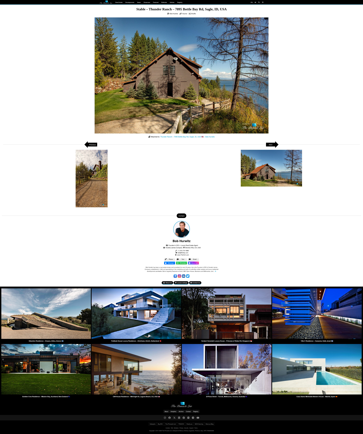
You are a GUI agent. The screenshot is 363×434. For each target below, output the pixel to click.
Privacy (181, 428)
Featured (155, 2)
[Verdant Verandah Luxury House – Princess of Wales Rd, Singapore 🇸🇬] (226, 338)
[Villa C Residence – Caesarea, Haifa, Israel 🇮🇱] (317, 338)
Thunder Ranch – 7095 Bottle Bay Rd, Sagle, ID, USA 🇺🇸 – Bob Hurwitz (187, 136)
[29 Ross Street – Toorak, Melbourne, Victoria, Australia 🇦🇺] (226, 394)
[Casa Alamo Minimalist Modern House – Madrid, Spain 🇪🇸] (317, 394)
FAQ (172, 428)
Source (184, 14)
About (166, 411)
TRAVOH (181, 424)
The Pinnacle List (170, 424)
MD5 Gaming (199, 424)
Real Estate (119, 2)
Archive (181, 411)
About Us (169, 283)
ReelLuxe (189, 424)
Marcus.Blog (209, 424)
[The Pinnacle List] (181, 405)
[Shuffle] (255, 2)
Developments (129, 2)
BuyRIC (160, 424)
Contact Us (196, 283)
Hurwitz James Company (174, 248)
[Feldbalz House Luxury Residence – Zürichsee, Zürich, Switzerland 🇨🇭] (136, 338)
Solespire (152, 424)
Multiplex (176, 428)
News (139, 2)
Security (186, 428)
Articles (172, 2)
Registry (179, 2)
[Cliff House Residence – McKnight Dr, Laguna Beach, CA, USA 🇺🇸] (136, 394)
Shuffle (193, 14)
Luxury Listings (182, 283)
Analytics (173, 411)
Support (191, 428)
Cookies (168, 428)
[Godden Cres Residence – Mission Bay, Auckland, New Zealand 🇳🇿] (46, 394)
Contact (188, 411)
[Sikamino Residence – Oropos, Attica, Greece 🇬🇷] (46, 338)
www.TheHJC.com (183, 255)
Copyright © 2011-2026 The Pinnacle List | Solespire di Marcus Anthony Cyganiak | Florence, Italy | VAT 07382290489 (181, 431)
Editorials (164, 2)
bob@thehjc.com (183, 253)
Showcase (147, 2)
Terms (195, 428)
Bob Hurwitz (174, 14)
